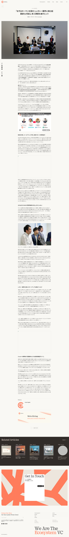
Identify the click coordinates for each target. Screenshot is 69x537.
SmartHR (40, 74)
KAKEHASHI (23, 77)
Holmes (35, 77)
